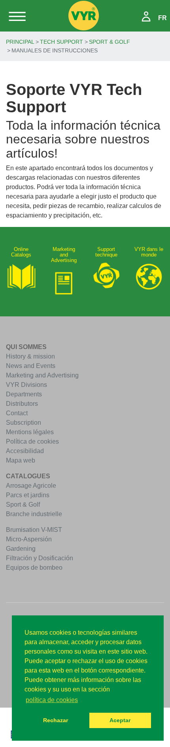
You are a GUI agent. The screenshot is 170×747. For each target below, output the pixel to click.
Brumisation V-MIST (34, 529)
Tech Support (61, 42)
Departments (24, 394)
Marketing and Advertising (42, 375)
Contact (17, 413)
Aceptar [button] (120, 720)
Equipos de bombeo (34, 567)
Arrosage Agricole (31, 485)
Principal (20, 42)
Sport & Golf (109, 42)
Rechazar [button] (55, 720)
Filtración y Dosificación (39, 558)
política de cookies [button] (52, 700)
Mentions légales (30, 432)
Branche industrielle (34, 514)
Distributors (22, 403)
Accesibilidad (25, 451)
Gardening (21, 548)
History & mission (30, 356)
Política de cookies (32, 441)
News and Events (30, 365)
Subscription (23, 422)
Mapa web (20, 460)
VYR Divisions (26, 384)
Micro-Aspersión (29, 539)
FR (162, 18)
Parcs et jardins (27, 495)
